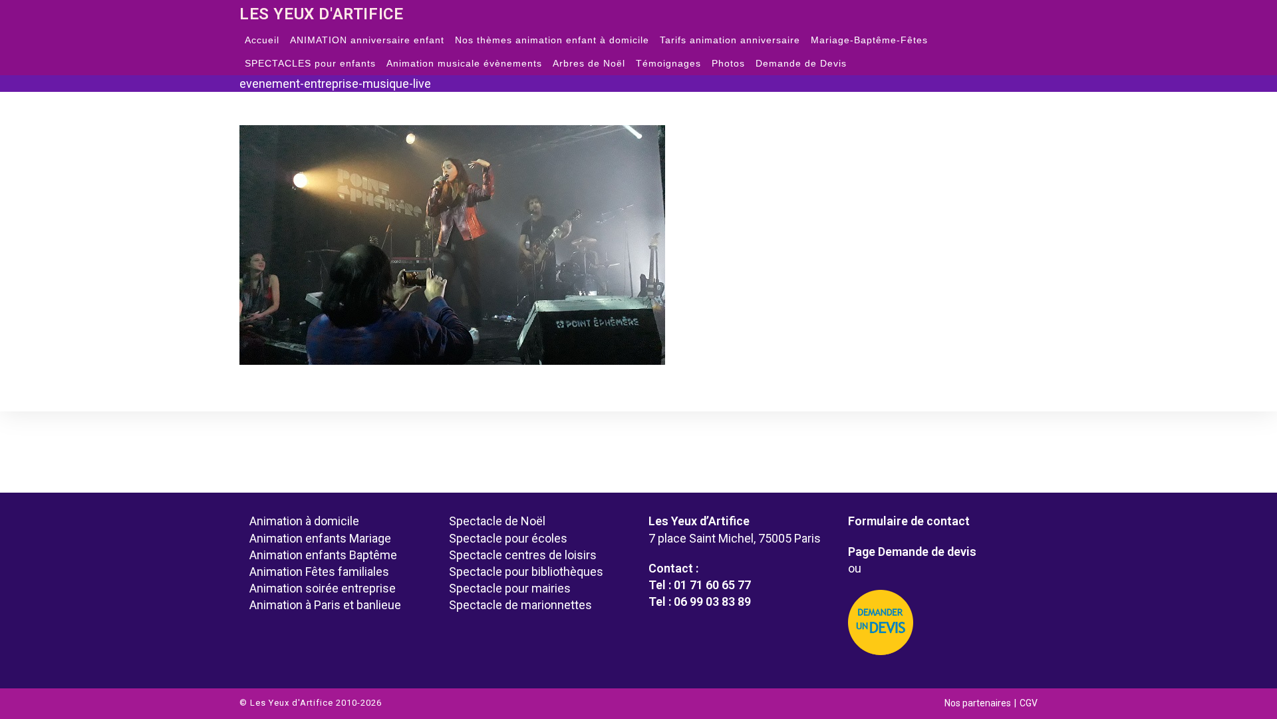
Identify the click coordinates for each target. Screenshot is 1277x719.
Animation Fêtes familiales (319, 572)
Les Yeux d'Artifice (321, 14)
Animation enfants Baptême (323, 555)
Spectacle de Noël (497, 521)
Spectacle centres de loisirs (523, 555)
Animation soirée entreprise (322, 588)
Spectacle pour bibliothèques (526, 572)
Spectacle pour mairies (510, 588)
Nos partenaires (977, 703)
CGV (1029, 703)
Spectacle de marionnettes (520, 605)
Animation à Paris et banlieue (325, 605)
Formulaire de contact (909, 521)
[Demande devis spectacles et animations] (938, 622)
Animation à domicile (304, 521)
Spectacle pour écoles (508, 538)
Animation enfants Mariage (320, 538)
